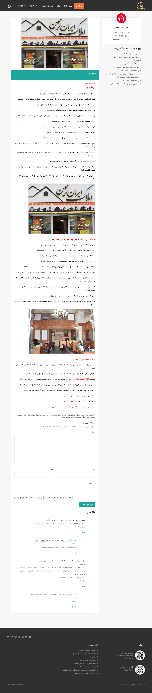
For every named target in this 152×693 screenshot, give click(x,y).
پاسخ (83, 532)
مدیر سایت (72, 541)
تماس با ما (68, 6)
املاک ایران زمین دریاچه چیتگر (46, 415)
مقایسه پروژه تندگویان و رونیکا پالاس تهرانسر (122, 74)
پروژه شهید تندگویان (71, 407)
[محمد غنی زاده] (140, 659)
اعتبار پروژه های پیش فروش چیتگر (126, 57)
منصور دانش (65, 417)
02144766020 (118, 32)
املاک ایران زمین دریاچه (66, 415)
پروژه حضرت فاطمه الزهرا (130, 70)
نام (93, 470)
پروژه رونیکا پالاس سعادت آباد (128, 77)
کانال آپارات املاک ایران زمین (78, 379)
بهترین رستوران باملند (131, 54)
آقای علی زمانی (126, 667)
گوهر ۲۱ (136, 60)
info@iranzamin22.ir (125, 656)
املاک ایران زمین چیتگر (84, 415)
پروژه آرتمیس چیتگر (71, 401)
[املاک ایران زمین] (141, 9)
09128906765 (34, 6)
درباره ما (79, 6)
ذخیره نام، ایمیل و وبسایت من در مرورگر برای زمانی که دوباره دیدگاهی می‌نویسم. (45, 498)
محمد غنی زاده (76, 417)
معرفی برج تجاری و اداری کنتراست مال (125, 84)
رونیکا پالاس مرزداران (131, 64)
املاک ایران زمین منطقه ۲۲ (25, 415)
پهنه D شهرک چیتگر (71, 396)
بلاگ (58, 6)
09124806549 (128, 670)
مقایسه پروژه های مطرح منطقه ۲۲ (126, 67)
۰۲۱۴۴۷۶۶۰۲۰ (20, 6)
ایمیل (50, 470)
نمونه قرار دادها (48, 6)
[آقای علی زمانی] (140, 674)
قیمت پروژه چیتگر (88, 417)
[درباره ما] (55, 43)
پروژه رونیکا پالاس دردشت (129, 80)
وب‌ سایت (91, 484)
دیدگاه (92, 432)
